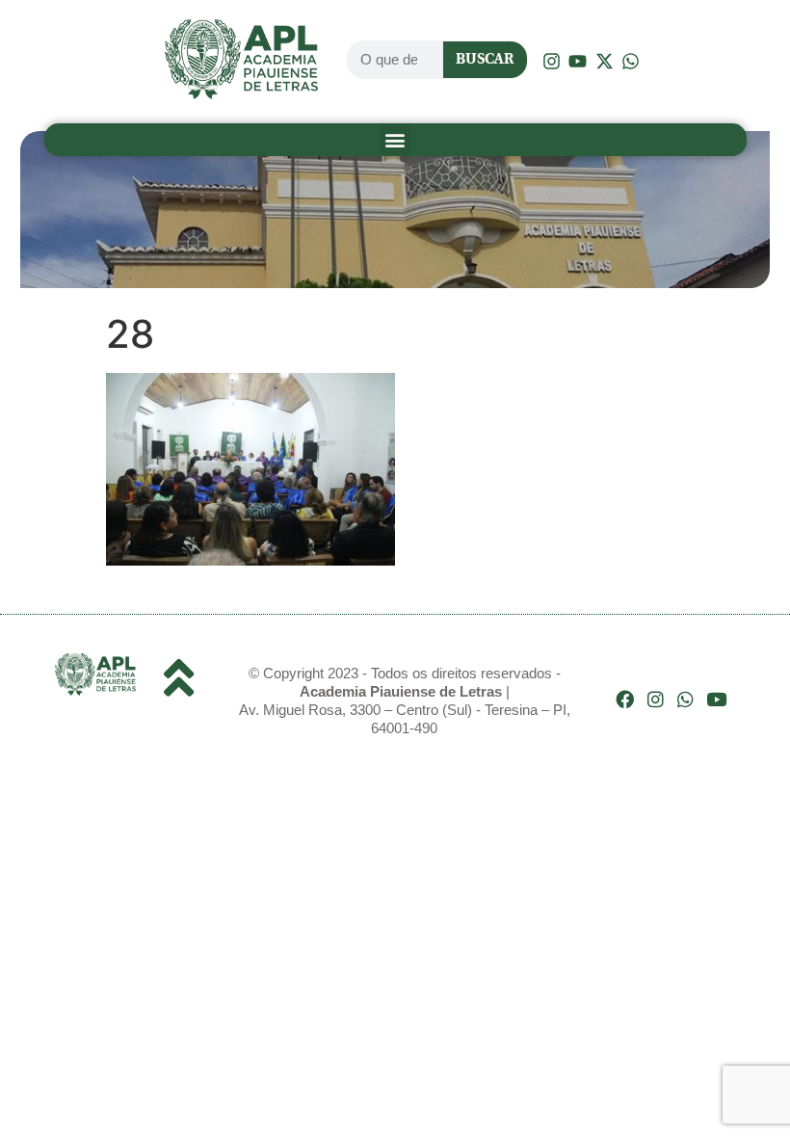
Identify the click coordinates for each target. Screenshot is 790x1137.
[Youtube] (716, 699)
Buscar (485, 58)
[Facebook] (625, 699)
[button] (395, 139)
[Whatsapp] (685, 699)
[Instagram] (656, 699)
